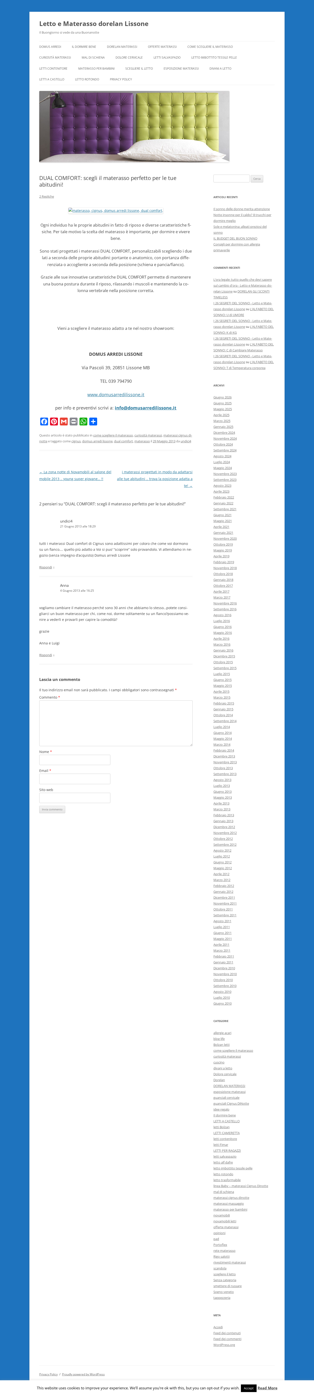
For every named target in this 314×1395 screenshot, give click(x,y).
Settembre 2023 (224, 479)
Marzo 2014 (221, 744)
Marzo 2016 (221, 644)
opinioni (219, 1233)
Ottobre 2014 (223, 715)
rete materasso (224, 1250)
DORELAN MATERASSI (122, 47)
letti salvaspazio (167, 57)
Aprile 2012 (221, 874)
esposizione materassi (181, 68)
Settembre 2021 (224, 509)
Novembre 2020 (225, 538)
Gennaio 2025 (223, 426)
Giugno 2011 (222, 933)
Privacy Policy (121, 79)
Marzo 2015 (221, 697)
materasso (142, 441)
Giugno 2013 (222, 791)
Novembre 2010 (225, 974)
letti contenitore (53, 68)
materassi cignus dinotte (231, 1197)
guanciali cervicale (226, 1097)
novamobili (221, 1215)
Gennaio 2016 (223, 650)
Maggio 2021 (222, 521)
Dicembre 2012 (224, 827)
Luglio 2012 (221, 856)
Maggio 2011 (222, 938)
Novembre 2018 (225, 568)
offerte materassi (162, 47)
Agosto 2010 (222, 991)
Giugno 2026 (222, 397)
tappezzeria (221, 1297)
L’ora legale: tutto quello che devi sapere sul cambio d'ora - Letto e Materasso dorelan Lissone (242, 285)
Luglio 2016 (221, 621)
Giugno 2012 (222, 862)
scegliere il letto (139, 68)
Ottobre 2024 (223, 444)
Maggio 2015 (222, 685)
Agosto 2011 (222, 921)
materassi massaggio (228, 1203)
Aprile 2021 (221, 527)
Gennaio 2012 (223, 891)
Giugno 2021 (222, 515)
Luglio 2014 (221, 727)
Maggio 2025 (222, 409)
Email (45, 770)
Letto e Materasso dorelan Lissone (93, 23)
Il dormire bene (84, 47)
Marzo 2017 (221, 597)
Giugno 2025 (222, 403)
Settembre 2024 (224, 450)
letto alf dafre (223, 1162)
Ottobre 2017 (223, 585)
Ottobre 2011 (223, 909)
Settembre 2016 (224, 609)
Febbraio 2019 (223, 562)
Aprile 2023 (221, 491)
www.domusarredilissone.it (115, 394)
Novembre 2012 (225, 833)
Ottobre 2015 (223, 662)
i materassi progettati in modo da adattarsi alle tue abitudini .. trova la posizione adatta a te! (155, 479)
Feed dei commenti (227, 1339)
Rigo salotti (221, 1256)
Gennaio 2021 (223, 532)
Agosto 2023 (222, 485)
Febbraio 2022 (223, 497)
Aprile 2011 (221, 944)
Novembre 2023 (225, 474)
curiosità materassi (55, 57)
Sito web (46, 789)
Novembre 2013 (225, 762)
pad (216, 1239)
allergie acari (222, 1033)
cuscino (218, 1062)
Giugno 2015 (222, 680)
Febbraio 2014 (223, 750)
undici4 (186, 441)
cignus (76, 441)
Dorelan (219, 1080)
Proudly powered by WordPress (83, 1374)
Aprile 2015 (221, 691)
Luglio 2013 (221, 785)
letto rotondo (87, 79)
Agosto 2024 (222, 456)
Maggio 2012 (222, 868)
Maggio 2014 (222, 738)
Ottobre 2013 (223, 768)
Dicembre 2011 (224, 897)
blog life (219, 1039)
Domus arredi (50, 47)
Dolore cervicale (129, 57)
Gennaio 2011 (223, 962)
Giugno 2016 (222, 627)
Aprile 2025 (221, 415)
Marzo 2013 (221, 809)
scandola (219, 1268)
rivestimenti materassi (229, 1262)
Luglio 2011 (221, 927)
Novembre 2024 (225, 438)
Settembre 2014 (224, 721)
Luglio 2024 (221, 462)
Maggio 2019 (222, 550)
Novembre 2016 (225, 603)
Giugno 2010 (222, 1003)
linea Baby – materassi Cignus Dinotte (240, 1186)
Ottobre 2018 (223, 574)
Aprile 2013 (221, 803)
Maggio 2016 (222, 632)
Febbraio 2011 (223, 956)
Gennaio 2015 (223, 709)
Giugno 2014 (222, 732)
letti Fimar (220, 1144)
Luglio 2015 (221, 674)
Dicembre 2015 (224, 656)
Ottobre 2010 (223, 980)
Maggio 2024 (222, 468)
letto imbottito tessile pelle (214, 57)
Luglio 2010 (221, 997)
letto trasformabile (227, 1180)
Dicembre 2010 (224, 968)
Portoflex (220, 1244)
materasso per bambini (96, 68)
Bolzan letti (221, 1044)
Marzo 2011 (221, 950)
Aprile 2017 (221, 591)
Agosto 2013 (222, 780)
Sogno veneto (223, 1292)
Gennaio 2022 (223, 503)
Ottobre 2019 (223, 544)
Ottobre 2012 (223, 838)
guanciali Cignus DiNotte (231, 1103)
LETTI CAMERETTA (226, 1133)
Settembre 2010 (224, 986)
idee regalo (221, 1109)
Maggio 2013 (222, 797)
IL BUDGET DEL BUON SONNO (235, 238)
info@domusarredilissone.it (145, 408)
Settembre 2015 (224, 668)
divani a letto (220, 68)
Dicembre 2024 (224, 432)
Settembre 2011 (224, 915)
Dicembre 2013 (224, 756)
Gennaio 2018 (223, 579)
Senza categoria (224, 1280)
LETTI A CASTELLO (51, 79)
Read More (267, 1388)
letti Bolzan (221, 1127)
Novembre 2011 (225, 903)
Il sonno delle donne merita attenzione (241, 209)
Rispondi (45, 567)
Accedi (218, 1327)
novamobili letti (224, 1221)
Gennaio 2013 (223, 821)
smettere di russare (227, 1286)
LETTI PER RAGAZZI (227, 1150)
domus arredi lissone (97, 441)
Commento (49, 697)
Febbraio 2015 (223, 703)
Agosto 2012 (222, 850)
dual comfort (123, 441)
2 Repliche (46, 196)
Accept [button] (249, 1388)
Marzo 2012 (221, 880)
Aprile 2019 (221, 556)
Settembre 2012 (224, 844)
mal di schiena (93, 57)
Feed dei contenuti (227, 1333)
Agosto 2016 (222, 615)
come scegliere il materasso (210, 47)
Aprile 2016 (221, 638)
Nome (45, 751)
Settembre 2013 (224, 774)
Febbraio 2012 (223, 885)
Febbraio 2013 (223, 815)
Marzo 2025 (221, 421)
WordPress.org (224, 1345)
